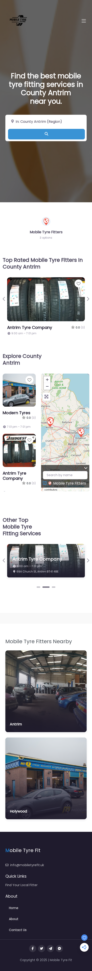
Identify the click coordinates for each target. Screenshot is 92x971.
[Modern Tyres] (80, 432)
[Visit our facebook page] (32, 948)
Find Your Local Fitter (21, 885)
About (13, 919)
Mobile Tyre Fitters (69, 483)
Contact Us (18, 930)
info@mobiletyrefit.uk (27, 865)
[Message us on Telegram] (50, 948)
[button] (4, 298)
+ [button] (47, 379)
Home (13, 908)
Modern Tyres (16, 413)
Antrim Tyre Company (29, 327)
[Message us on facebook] (59, 948)
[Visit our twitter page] (41, 948)
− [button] (47, 386)
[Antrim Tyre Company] (50, 422)
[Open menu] (83, 21)
